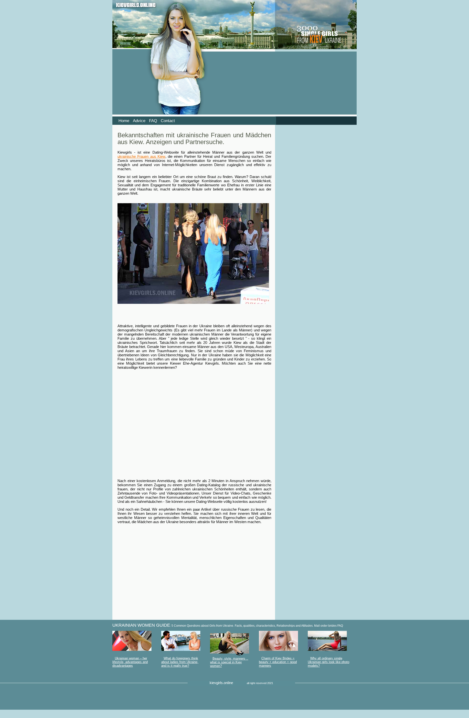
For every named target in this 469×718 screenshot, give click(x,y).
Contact (168, 120)
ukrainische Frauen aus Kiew (141, 156)
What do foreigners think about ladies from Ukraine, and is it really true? (179, 661)
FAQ (153, 120)
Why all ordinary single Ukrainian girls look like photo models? (328, 661)
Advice (139, 120)
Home (123, 120)
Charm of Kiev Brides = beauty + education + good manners (278, 661)
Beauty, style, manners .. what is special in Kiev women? (229, 662)
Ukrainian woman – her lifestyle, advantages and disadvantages (130, 661)
